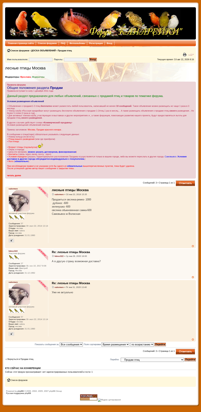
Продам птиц (65, 50)
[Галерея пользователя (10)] (11, 240)
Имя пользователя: (17, 59)
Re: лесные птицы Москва (71, 252)
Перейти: (114, 359)
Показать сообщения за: (47, 344)
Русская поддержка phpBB (18, 393)
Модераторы (38, 77)
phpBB (20, 391)
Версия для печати (185, 54)
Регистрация (96, 43)
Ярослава (25, 77)
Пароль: (58, 59)
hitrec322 (59, 256)
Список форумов (47, 43)
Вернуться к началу (193, 246)
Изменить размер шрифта (191, 54)
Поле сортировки (92, 344)
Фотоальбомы (77, 43)
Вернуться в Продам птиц (20, 359)
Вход (109, 43)
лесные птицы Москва (25, 68)
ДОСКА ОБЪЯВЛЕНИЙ (43, 50)
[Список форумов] (95, 23)
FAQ (63, 43)
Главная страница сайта (21, 43)
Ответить (180, 182)
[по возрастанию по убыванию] (148, 344)
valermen (59, 194)
